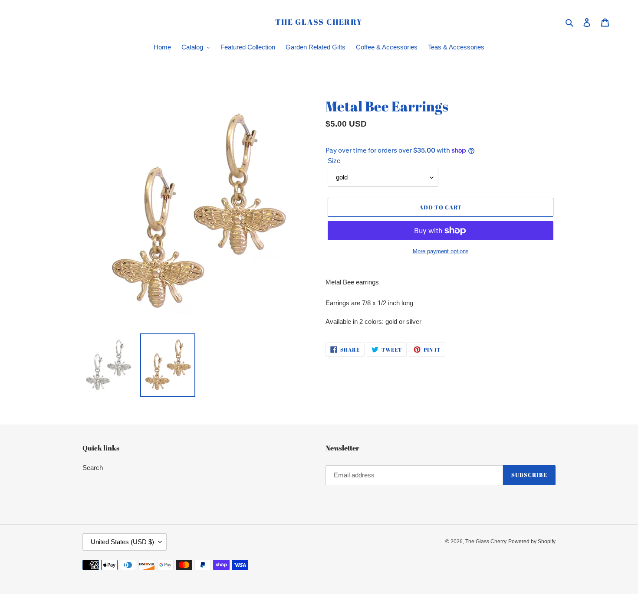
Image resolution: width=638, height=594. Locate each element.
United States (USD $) (122, 541)
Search (92, 467)
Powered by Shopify (532, 542)
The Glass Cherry (319, 22)
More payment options (441, 251)
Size (334, 160)
